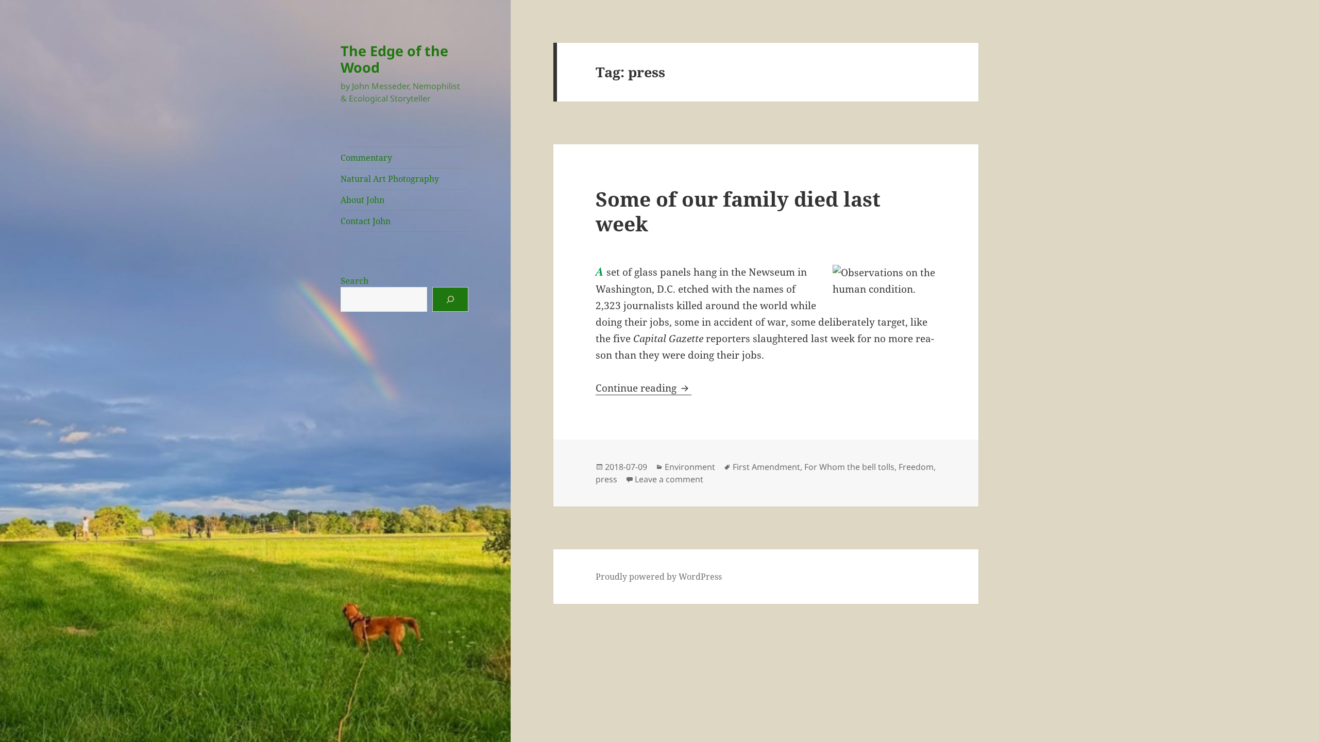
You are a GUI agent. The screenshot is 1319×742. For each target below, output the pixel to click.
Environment (690, 467)
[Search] (450, 299)
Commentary (366, 157)
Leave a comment (669, 479)
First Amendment (766, 467)
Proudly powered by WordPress (659, 576)
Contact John (366, 221)
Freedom (916, 467)
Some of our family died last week (738, 211)
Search (355, 280)
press (606, 479)
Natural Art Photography (390, 178)
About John (362, 200)
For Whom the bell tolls (849, 467)
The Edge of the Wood (394, 59)
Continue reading (643, 388)
